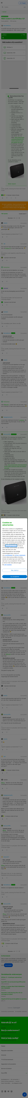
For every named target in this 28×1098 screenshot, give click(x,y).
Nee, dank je (14, 570)
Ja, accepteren (14, 576)
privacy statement (20, 555)
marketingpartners (11, 546)
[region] (14, 549)
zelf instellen (8, 564)
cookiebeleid (8, 555)
